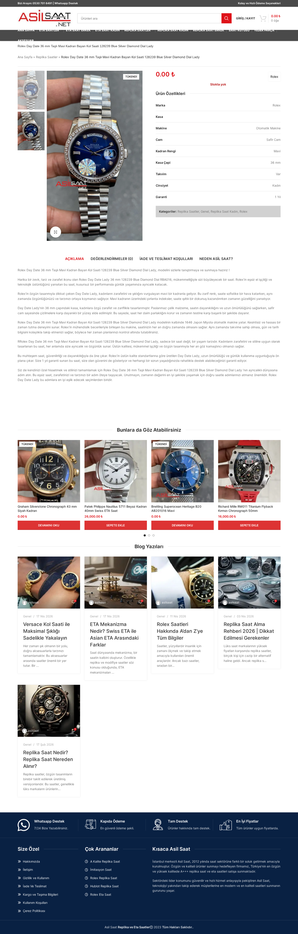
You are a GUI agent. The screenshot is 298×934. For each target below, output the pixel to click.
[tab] (74, 258)
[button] (115, 525)
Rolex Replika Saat (103, 878)
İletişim (28, 869)
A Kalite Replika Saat (105, 861)
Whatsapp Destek (66, 3)
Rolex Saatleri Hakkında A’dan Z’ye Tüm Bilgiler (180, 631)
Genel (205, 211)
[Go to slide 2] (149, 535)
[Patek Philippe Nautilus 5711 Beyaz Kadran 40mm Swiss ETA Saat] (115, 471)
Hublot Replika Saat (104, 886)
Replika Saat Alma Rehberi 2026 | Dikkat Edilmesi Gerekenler (249, 631)
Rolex (274, 76)
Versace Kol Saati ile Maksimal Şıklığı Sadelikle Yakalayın (46, 631)
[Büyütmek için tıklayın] (55, 232)
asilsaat (33, 602)
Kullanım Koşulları (35, 902)
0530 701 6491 (42, 3)
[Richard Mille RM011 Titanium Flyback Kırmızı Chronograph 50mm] (249, 471)
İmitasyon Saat (101, 869)
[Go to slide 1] (145, 535)
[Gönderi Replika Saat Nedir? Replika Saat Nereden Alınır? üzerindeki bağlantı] (49, 711)
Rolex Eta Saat (100, 894)
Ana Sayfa (25, 57)
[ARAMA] (226, 18)
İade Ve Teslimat (35, 886)
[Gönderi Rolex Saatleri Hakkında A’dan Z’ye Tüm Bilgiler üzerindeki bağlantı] (182, 583)
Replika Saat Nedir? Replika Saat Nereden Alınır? (48, 759)
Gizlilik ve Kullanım (36, 878)
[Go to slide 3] (153, 535)
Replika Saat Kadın (224, 211)
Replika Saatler (47, 57)
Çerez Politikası (34, 911)
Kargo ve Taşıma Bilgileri (40, 894)
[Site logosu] (45, 18)
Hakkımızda (31, 861)
